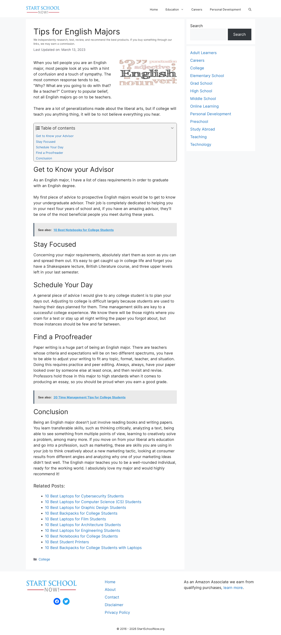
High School (201, 91)
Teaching (198, 137)
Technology (200, 144)
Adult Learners (203, 52)
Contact (112, 597)
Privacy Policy (117, 612)
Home (154, 9)
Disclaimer (114, 605)
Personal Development (225, 9)
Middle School (203, 98)
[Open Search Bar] (250, 9)
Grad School (201, 83)
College (44, 559)
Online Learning (204, 106)
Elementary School (207, 75)
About (110, 589)
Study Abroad (202, 129)
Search (196, 26)
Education (172, 9)
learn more (233, 587)
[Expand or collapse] (172, 128)
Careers (196, 9)
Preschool (199, 121)
